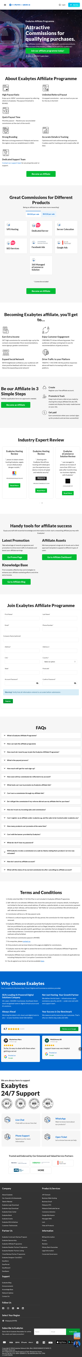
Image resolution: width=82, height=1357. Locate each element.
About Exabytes (7, 1195)
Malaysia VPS (46, 1205)
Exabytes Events (7, 1219)
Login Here (44, 56)
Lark (43, 1222)
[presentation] (40, 503)
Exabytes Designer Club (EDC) (12, 1257)
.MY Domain (46, 1195)
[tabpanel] (14, 473)
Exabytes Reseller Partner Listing (13, 1251)
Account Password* (11, 679)
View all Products (48, 1225)
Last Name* (46, 614)
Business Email (47, 1201)
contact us (26, 941)
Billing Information (48, 1237)
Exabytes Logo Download (10, 1205)
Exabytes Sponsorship (9, 1240)
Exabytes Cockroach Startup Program (14, 1237)
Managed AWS (47, 1219)
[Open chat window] (77, 1344)
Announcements (7, 1286)
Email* (7, 625)
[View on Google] (6, 1040)
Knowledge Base (7, 1289)
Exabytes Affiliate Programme (12, 1244)
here (42, 961)
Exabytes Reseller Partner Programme (14, 1247)
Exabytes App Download (10, 1208)
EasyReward (6, 1268)
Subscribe (73, 1332)
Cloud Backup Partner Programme (13, 1254)
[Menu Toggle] (5, 5)
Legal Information (48, 1251)
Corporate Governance (49, 1254)
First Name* (9, 614)
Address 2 (46, 647)
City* (6, 657)
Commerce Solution (48, 1212)
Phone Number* (48, 625)
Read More (14, 485)
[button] (41, 735)
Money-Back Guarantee (50, 1247)
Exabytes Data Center (9, 1212)
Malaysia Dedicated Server (51, 1208)
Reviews (45, 1244)
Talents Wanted (7, 1201)
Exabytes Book (7, 1215)
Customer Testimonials (9, 1225)
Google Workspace (48, 1215)
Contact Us (6, 1296)
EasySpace (5, 1271)
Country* (46, 657)
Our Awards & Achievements (11, 1198)
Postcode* (46, 668)
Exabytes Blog (6, 1283)
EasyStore (5, 1261)
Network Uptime (7, 1293)
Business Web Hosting (49, 1198)
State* (7, 668)
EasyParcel (5, 1264)
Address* (8, 647)
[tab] (33, 214)
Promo (44, 1240)
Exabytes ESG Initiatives (10, 1222)
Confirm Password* (49, 679)
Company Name (12, 636)
